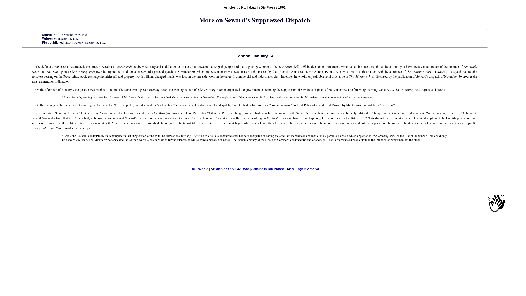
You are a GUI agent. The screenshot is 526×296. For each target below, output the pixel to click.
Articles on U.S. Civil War (230, 169)
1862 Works (199, 169)
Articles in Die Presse (268, 169)
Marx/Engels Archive (303, 169)
